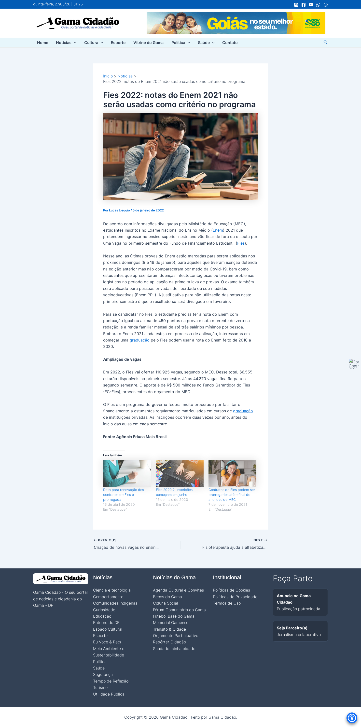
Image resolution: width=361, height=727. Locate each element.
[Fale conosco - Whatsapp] (325, 4)
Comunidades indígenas (115, 603)
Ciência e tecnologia (112, 590)
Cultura (91, 42)
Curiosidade (104, 609)
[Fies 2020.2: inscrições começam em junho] (180, 473)
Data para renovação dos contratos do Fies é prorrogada (123, 495)
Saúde (204, 42)
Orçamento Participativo (175, 635)
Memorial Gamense (170, 622)
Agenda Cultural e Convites (178, 590)
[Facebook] (303, 4)
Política (178, 42)
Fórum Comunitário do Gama (179, 609)
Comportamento (108, 596)
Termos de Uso (227, 603)
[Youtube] (311, 4)
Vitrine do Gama (148, 42)
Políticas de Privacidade (235, 596)
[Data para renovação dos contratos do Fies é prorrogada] (127, 473)
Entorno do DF (106, 622)
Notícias (63, 42)
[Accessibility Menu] (352, 717)
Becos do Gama (167, 596)
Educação (102, 616)
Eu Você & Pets (107, 641)
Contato (230, 42)
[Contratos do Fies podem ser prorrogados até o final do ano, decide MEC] (232, 473)
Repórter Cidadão (169, 641)
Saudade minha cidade (174, 648)
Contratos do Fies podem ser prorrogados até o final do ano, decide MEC (231, 495)
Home (42, 42)
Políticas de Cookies (231, 590)
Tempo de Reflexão (110, 681)
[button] (73, 42)
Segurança (103, 674)
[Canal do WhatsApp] (318, 4)
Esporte (118, 42)
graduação (140, 340)
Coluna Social (165, 603)
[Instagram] (296, 4)
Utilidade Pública (109, 694)
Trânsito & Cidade (169, 629)
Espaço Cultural (107, 629)
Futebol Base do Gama (173, 616)
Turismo (100, 687)
